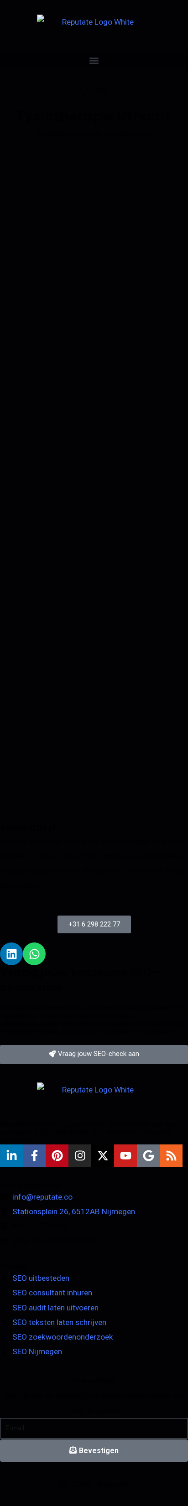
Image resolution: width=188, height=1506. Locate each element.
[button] (94, 60)
